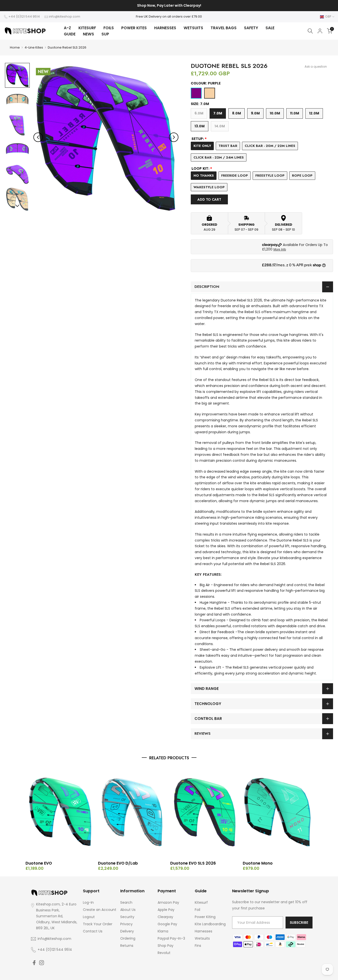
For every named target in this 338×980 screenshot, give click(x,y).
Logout (89, 916)
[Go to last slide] (38, 137)
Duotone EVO (38, 863)
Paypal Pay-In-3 (171, 938)
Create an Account (99, 909)
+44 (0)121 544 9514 (24, 16)
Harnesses (203, 931)
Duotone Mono (258, 863)
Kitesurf (201, 902)
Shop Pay (165, 945)
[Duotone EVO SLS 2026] (205, 812)
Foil (197, 909)
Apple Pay (166, 909)
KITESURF (87, 27)
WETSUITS (193, 27)
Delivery (127, 931)
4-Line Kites (33, 47)
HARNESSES (165, 27)
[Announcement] (169, 6)
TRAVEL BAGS (224, 27)
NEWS (88, 34)
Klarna (163, 931)
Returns (126, 945)
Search (126, 902)
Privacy (126, 924)
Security (127, 916)
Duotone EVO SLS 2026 (193, 863)
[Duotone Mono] (278, 812)
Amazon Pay (168, 902)
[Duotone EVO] (60, 812)
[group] (17, 75)
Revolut (164, 952)
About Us (128, 909)
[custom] (34, 963)
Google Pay (167, 924)
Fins (198, 945)
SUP (105, 34)
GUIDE (69, 34)
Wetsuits (202, 938)
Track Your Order (97, 924)
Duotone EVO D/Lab (118, 863)
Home (15, 47)
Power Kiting (205, 916)
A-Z (67, 27)
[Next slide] (173, 137)
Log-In (88, 902)
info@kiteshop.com (64, 16)
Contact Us (92, 931)
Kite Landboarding (210, 924)
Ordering (127, 938)
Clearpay (165, 916)
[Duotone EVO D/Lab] (133, 812)
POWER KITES (134, 27)
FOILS (108, 27)
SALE (270, 27)
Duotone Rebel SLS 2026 (67, 47)
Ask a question (316, 66)
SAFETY (251, 27)
